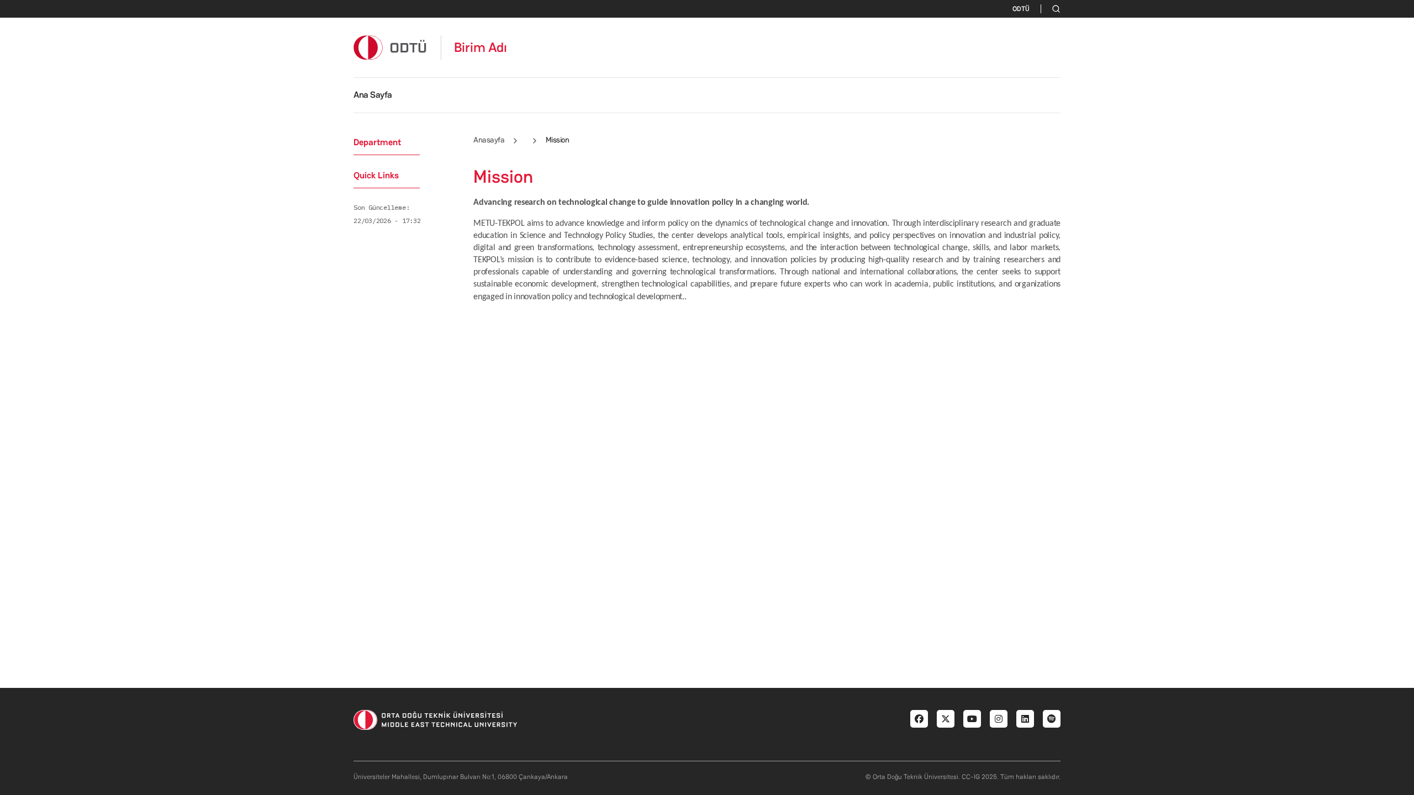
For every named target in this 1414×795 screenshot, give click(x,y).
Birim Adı (480, 47)
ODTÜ (1021, 8)
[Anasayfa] (391, 47)
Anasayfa (488, 140)
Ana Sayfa (373, 94)
